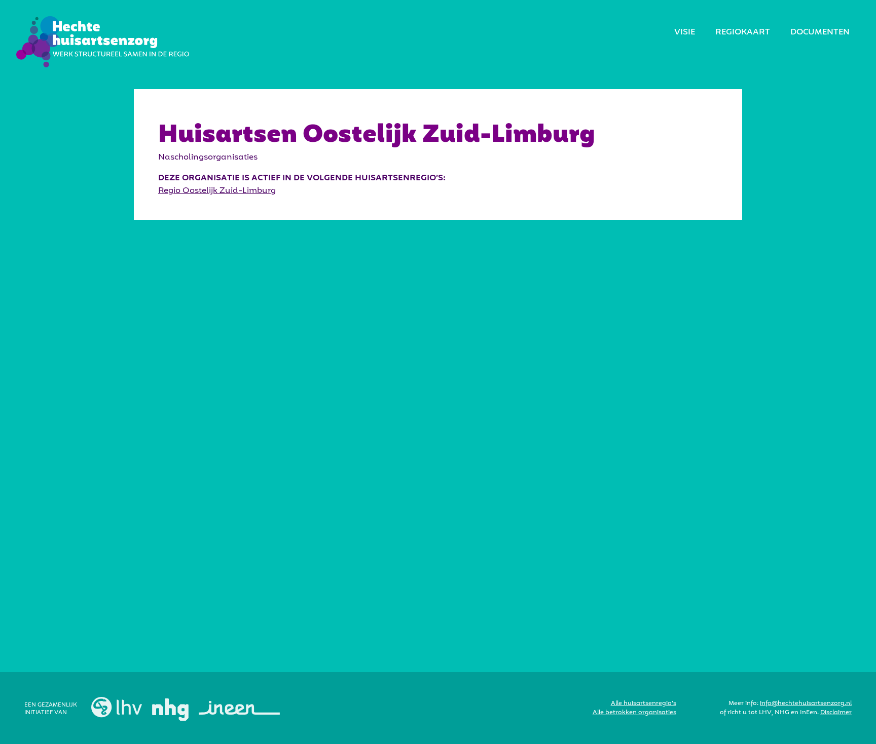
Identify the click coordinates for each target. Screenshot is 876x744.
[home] (102, 41)
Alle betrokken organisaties (634, 713)
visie (684, 32)
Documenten (820, 32)
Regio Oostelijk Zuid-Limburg (217, 191)
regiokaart (742, 32)
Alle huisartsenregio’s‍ (643, 703)
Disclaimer (836, 713)
